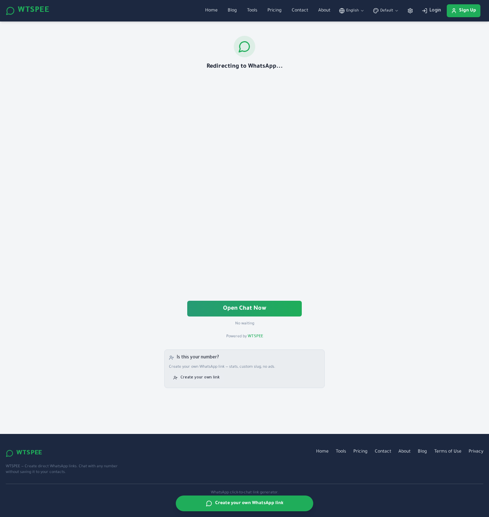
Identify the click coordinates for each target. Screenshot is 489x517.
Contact (300, 10)
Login (435, 10)
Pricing (274, 10)
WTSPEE (33, 10)
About (324, 10)
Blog (232, 10)
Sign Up (467, 10)
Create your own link (199, 378)
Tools (252, 10)
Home (211, 10)
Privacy (476, 451)
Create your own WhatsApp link (249, 503)
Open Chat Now (244, 308)
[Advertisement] (244, 186)
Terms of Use (447, 451)
